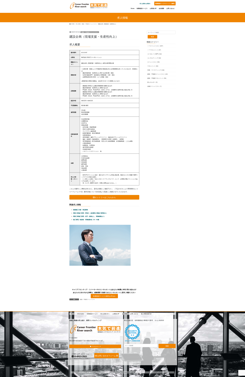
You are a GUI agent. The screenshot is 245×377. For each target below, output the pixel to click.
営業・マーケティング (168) (155, 70)
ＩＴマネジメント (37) (154, 50)
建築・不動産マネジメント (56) (156, 78)
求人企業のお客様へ (145, 3)
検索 (152, 37)
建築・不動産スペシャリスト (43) (157, 74)
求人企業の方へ (105, 314)
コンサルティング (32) (154, 58)
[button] (104, 296)
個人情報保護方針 (146, 314)
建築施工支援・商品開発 (80, 210)
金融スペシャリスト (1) (154, 86)
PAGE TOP (237, 364)
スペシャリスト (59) (153, 62)
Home (72, 314)
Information (80, 314)
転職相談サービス (92, 314)
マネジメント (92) (152, 66)
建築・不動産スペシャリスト (90, 32)
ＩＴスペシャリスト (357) (155, 46)
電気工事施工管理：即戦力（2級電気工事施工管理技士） (90, 213)
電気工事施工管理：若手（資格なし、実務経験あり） (89, 216)
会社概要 (124, 314)
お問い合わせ (134, 314)
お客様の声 (116, 314)
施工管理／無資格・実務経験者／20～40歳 (86, 219)
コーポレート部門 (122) (154, 54)
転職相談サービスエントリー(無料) (165, 3)
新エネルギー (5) (152, 82)
